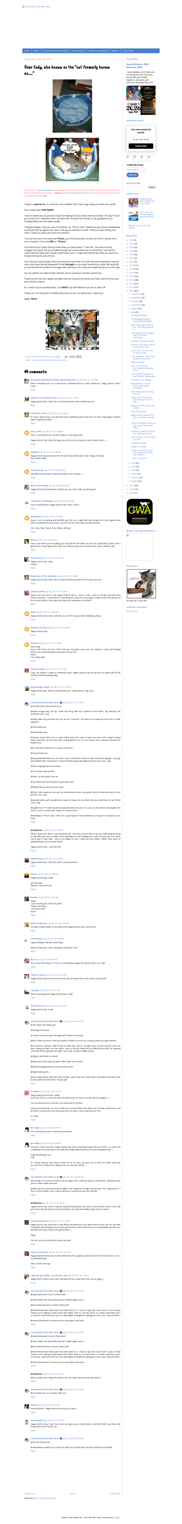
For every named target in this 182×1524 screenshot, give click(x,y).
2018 (131, 269)
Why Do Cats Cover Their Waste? (140, 226)
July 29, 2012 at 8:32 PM (73, 1389)
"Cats (33, 360)
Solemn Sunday (137, 362)
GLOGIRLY (35, 1091)
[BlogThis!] (73, 356)
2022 (131, 254)
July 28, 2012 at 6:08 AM (55, 470)
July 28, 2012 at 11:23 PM (59, 1221)
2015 (131, 280)
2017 (131, 272)
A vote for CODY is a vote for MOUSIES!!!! (142, 351)
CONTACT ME (128, 51)
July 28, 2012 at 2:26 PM (52, 858)
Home (73, 1493)
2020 (131, 261)
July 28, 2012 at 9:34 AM (67, 576)
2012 (131, 291)
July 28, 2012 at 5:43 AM (50, 452)
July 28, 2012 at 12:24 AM (87, 380)
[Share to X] (75, 356)
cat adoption (41, 360)
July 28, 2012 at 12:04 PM (47, 612)
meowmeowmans (39, 1221)
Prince (64, 360)
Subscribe (141, 146)
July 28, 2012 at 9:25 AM (47, 540)
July (133, 312)
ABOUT (36, 51)
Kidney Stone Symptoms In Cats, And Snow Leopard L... (142, 417)
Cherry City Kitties (39, 1252)
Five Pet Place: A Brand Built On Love (143, 438)
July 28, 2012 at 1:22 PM (61, 687)
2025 (131, 243)
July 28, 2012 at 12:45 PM (51, 643)
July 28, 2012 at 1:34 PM (73, 702)
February (136, 477)
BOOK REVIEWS (78, 51)
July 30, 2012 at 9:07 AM (49, 1405)
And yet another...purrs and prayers (142, 406)
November (136, 297)
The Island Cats (38, 1005)
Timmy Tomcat (38, 975)
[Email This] (70, 356)
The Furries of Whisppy (42, 501)
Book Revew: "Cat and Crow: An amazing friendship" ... (140, 385)
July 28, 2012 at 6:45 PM (73, 1021)
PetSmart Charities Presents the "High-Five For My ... (143, 432)
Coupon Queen (38, 591)
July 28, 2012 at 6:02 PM (56, 975)
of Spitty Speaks (47, 190)
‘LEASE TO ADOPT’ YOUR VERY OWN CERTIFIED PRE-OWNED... (142, 452)
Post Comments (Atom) (46, 1498)
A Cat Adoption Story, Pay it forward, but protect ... (143, 357)
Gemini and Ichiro (39, 627)
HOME (26, 51)
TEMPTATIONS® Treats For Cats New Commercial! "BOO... (143, 425)
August (135, 308)
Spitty (39, 190)
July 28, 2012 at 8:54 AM (64, 501)
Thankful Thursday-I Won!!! (142, 341)
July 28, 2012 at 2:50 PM (48, 874)
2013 (131, 287)
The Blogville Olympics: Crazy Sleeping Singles (141, 320)
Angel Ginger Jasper (40, 687)
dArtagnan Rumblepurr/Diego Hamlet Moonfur (53, 380)
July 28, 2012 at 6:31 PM (56, 1005)
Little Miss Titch (38, 413)
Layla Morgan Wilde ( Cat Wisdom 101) (49, 1275)
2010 (131, 489)
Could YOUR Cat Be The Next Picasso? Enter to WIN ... (142, 399)
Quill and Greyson (39, 923)
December (136, 294)
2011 (131, 485)
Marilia (34, 897)
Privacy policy (132, 611)
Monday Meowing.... (139, 315)
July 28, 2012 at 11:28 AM (56, 591)
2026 (131, 240)
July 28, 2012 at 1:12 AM (68, 397)
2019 (131, 265)
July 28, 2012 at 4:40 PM (53, 938)
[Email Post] (65, 356)
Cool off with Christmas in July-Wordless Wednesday (143, 375)
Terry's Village (42, 196)
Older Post (115, 1493)
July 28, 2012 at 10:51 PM (53, 1203)
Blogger (116, 1517)
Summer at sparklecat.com (44, 397)
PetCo (38, 218)
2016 (131, 276)
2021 (131, 258)
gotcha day (51, 360)
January (135, 481)
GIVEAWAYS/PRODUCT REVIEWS (55, 51)
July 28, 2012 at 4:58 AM (53, 431)
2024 (131, 247)
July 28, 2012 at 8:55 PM (73, 1177)
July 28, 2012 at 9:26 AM (54, 558)
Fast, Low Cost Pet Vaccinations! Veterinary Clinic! (147, 214)
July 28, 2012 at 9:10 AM (52, 516)
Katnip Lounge (38, 669)
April (134, 470)
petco (58, 360)
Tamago (35, 990)
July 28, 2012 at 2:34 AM (57, 413)
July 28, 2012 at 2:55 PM (48, 897)
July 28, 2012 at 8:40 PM (50, 1143)
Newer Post (30, 1493)
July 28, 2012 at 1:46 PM (53, 830)
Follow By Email (135, 165)
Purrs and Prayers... (139, 411)
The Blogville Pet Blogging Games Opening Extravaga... (142, 335)
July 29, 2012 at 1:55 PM (73, 1291)
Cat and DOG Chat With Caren (45, 702)
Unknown (35, 452)
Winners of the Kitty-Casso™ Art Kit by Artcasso (143, 345)
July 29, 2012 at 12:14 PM (59, 1252)
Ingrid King (36, 858)
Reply (33, 389)
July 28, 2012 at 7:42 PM (51, 1091)
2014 (131, 283)
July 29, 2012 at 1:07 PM (78, 1275)
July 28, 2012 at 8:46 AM (59, 485)
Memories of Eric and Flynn (43, 576)
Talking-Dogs (37, 470)
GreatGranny (37, 558)
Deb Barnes (36, 516)
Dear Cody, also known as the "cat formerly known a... (142, 327)
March (134, 474)
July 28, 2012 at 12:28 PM (59, 627)
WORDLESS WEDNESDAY (99, 51)
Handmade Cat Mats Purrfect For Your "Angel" (147, 201)
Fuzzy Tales (36, 431)
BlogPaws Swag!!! (138, 443)
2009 (131, 493)
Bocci (33, 959)
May (134, 466)
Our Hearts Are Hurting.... (141, 380)
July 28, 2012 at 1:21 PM (55, 669)
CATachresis (37, 938)
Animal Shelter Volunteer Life (77, 193)
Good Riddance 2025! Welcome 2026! (137, 66)
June (134, 463)
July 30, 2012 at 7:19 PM (54, 1420)
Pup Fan (34, 1405)
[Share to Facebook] (78, 356)
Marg (33, 540)
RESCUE (115, 51)
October (135, 301)
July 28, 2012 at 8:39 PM (50, 1127)
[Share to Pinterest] (80, 356)
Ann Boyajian (37, 1420)
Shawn (34, 874)
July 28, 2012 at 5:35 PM (47, 959)
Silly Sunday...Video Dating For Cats (142, 392)
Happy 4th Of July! (138, 446)
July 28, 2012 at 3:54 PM (58, 923)
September (136, 305)
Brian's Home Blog (39, 485)
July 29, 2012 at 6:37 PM (53, 1374)
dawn (33, 612)
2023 (131, 251)
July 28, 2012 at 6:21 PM (50, 990)
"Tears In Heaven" (139, 458)
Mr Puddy (35, 1127)
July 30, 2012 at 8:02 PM (73, 1438)
